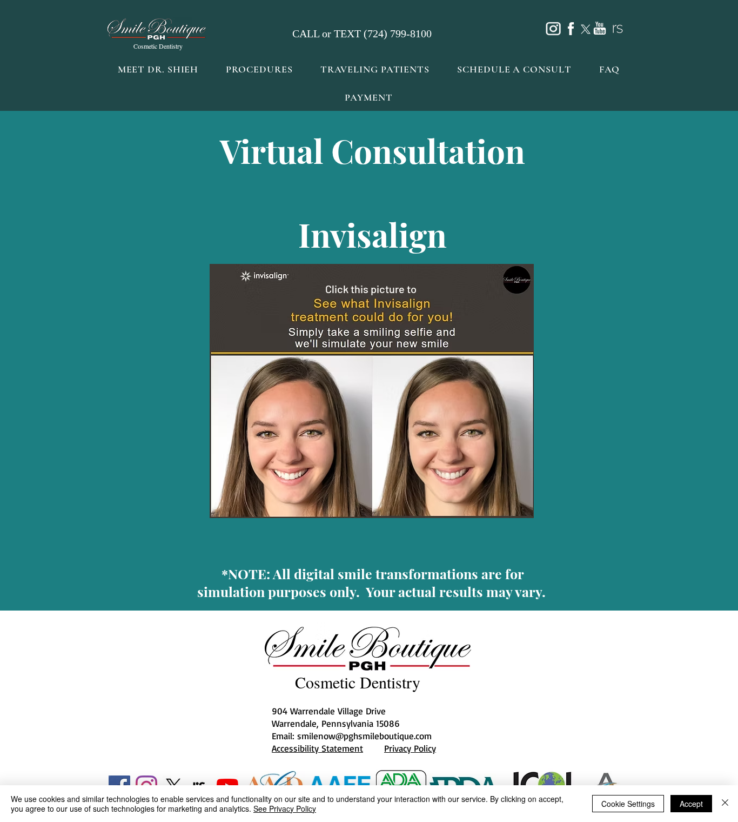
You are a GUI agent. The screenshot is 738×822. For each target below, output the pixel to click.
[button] (259, 69)
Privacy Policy (410, 748)
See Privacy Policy (284, 808)
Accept (691, 803)
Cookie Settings (628, 803)
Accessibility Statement (317, 748)
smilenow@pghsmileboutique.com (364, 735)
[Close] (725, 803)
